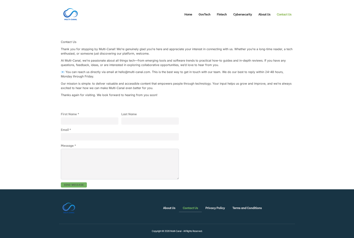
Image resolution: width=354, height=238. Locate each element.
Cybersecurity (242, 14)
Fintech (222, 14)
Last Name (129, 114)
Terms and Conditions (247, 208)
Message (68, 145)
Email (66, 130)
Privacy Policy (215, 208)
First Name (70, 114)
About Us (264, 14)
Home (188, 14)
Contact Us (284, 14)
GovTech (204, 14)
